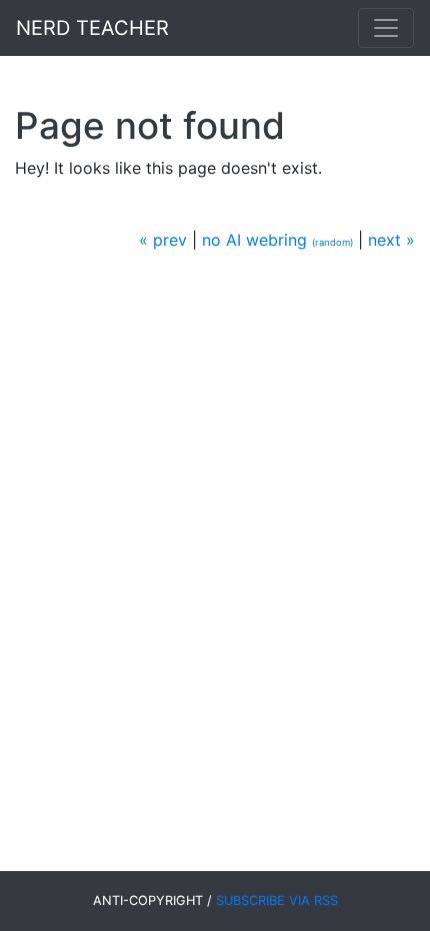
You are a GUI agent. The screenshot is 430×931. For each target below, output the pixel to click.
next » (391, 240)
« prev (163, 240)
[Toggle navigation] (386, 28)
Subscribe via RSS (277, 900)
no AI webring (254, 240)
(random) (332, 242)
